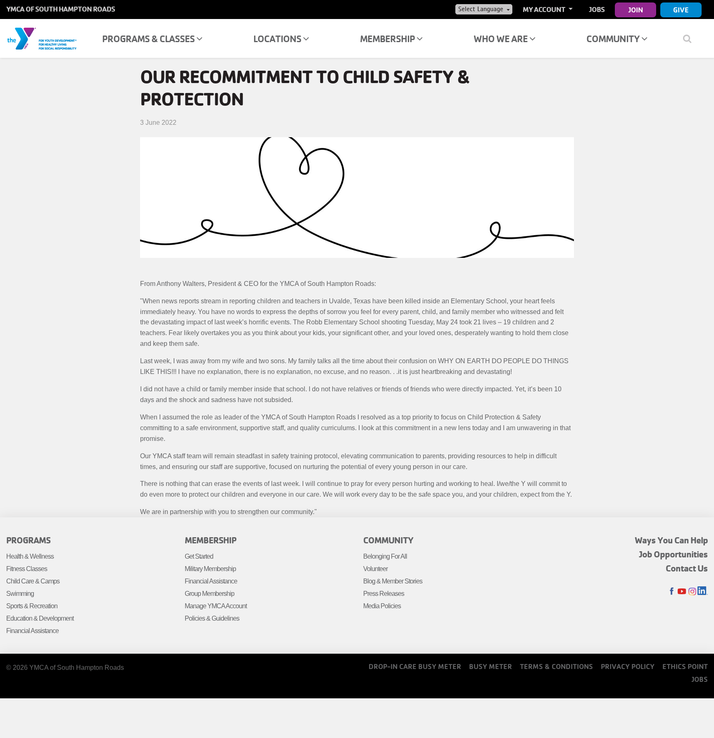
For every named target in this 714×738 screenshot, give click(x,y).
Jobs (597, 9)
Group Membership (209, 593)
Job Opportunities (673, 554)
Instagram (692, 591)
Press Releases (383, 593)
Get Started (199, 556)
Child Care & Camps (33, 581)
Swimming (20, 593)
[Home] (41, 38)
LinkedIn (702, 591)
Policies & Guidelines (212, 618)
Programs (28, 540)
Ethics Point (685, 666)
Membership (388, 39)
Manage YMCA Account (216, 605)
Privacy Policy (627, 666)
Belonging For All (385, 556)
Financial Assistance (32, 630)
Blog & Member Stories (392, 581)
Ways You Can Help (671, 540)
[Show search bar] (690, 38)
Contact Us (687, 568)
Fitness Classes (26, 568)
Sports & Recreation (31, 605)
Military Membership (210, 568)
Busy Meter (490, 666)
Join (635, 9)
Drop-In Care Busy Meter (415, 666)
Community (613, 39)
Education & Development (40, 618)
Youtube (682, 591)
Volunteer (375, 568)
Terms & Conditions (556, 666)
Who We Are (501, 39)
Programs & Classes (149, 39)
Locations (278, 39)
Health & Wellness (30, 556)
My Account (544, 9)
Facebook (671, 591)
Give (681, 9)
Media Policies (382, 605)
